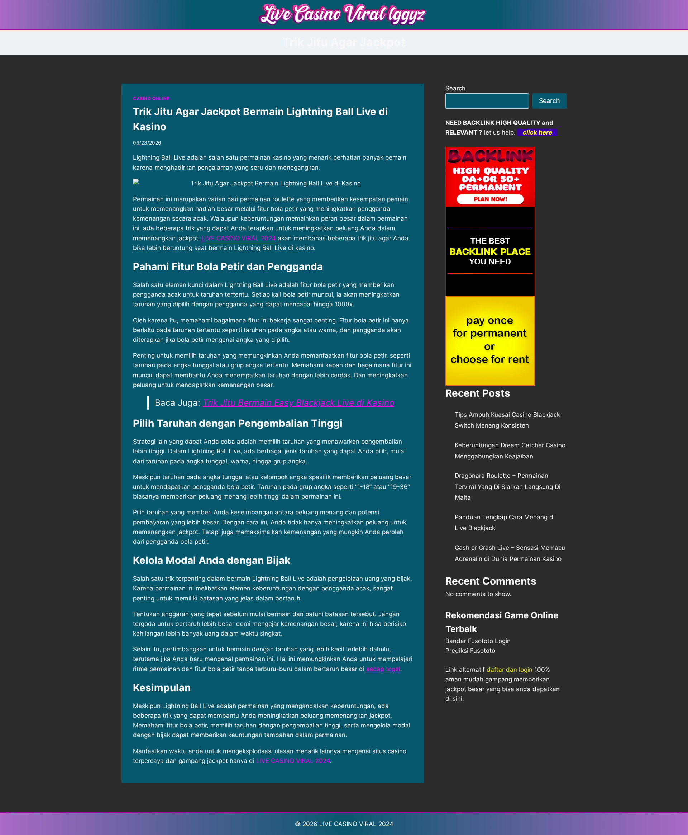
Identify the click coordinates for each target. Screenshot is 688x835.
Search (455, 88)
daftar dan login (509, 669)
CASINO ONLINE (151, 98)
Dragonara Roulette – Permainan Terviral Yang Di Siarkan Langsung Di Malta (507, 486)
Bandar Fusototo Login (478, 641)
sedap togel (383, 669)
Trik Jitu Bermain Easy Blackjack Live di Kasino (298, 402)
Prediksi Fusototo (470, 650)
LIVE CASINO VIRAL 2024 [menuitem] (239, 238)
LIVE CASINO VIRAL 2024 (356, 823)
